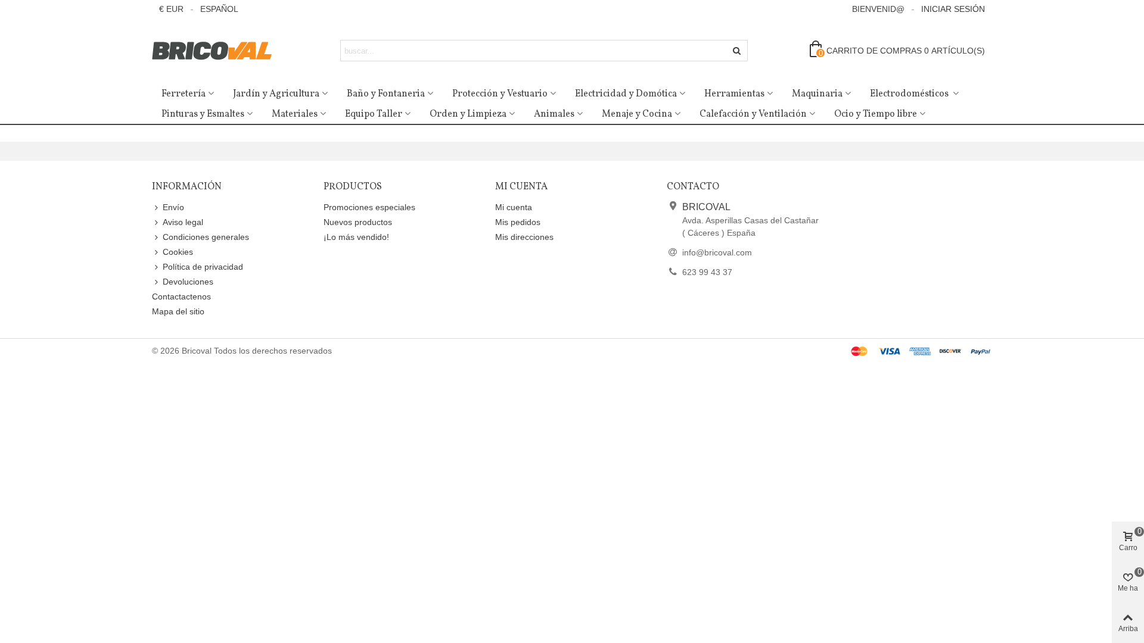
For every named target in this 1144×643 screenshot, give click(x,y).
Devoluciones (188, 281)
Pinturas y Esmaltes (202, 114)
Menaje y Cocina (637, 114)
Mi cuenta (513, 207)
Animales (554, 114)
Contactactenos (181, 296)
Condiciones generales (206, 237)
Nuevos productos (358, 222)
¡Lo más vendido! (356, 237)
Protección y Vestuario (500, 94)
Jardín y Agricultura (276, 94)
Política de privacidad (203, 266)
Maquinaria (817, 94)
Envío (173, 207)
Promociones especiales (369, 207)
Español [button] (219, 9)
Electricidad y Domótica (626, 94)
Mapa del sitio (178, 311)
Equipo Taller (373, 114)
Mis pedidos (517, 222)
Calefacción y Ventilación (753, 114)
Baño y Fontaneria (386, 94)
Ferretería (183, 94)
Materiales (295, 114)
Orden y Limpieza (468, 114)
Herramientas (734, 94)
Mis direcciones (524, 237)
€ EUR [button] (171, 9)
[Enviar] (737, 50)
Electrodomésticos (910, 94)
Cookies (178, 252)
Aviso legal (183, 222)
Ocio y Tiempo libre (875, 114)
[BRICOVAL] (217, 51)
